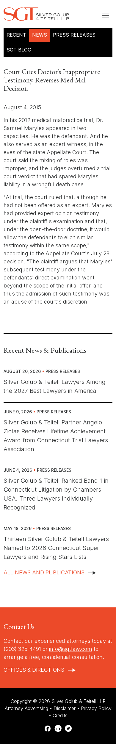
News (39, 35)
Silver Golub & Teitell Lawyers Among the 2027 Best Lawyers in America (55, 386)
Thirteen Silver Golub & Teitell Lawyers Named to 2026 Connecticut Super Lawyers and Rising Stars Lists (56, 547)
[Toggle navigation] (105, 15)
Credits (60, 715)
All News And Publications (44, 572)
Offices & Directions (34, 670)
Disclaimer (65, 708)
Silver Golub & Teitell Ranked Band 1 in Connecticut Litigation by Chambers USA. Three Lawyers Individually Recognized (56, 494)
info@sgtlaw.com (70, 649)
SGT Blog (19, 50)
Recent (16, 35)
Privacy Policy (96, 708)
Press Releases (74, 35)
